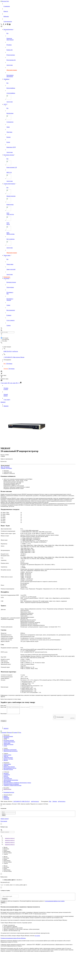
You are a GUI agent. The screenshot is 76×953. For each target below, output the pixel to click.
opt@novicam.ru (35, 801)
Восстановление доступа (10, 768)
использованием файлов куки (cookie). (55, 901)
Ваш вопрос (4, 713)
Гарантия (6, 765)
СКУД (5, 104)
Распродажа (7, 277)
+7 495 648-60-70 (17, 801)
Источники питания (9, 154)
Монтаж (6, 760)
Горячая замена (7, 754)
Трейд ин (6, 756)
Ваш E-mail (15, 707)
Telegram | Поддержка (6, 468)
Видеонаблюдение (8, 29)
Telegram (54, 801)
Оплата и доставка (8, 758)
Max (50, 801)
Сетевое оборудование (9, 183)
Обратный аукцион (8, 744)
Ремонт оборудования (9, 766)
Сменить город (4, 378)
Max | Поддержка (5, 466)
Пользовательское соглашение (11, 784)
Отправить (3, 721)
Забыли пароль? (5, 818)
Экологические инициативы (11, 780)
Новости (6, 776)
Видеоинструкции (8, 769)
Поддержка (7, 278)
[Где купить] (1, 372)
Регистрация (4, 821)
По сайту (4, 341)
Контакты (6, 773)
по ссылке (37, 935)
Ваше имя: (3, 705)
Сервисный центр (8, 757)
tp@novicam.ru (61, 801)
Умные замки (7, 255)
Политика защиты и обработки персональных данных (17, 782)
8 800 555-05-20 (26, 801)
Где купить (6, 777)
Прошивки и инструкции (10, 749)
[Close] (1, 805)
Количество (4, 461)
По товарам (5, 338)
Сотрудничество (8, 778)
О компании (7, 774)
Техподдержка (7, 764)
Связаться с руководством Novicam (12, 785)
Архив (5, 745)
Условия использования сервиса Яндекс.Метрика (13, 938)
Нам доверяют (7, 781)
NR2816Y (3, 402)
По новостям (5, 339)
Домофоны (6, 79)
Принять (3, 902)
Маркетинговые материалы (11, 751)
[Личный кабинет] (1, 380)
